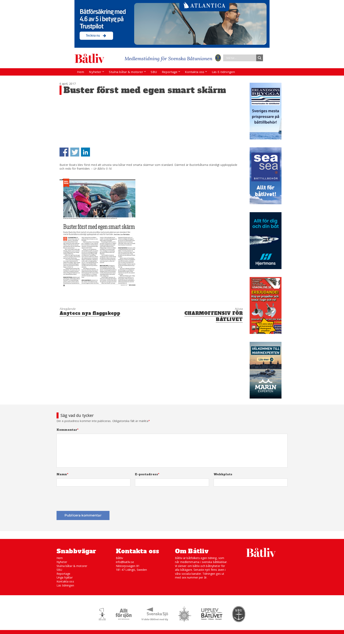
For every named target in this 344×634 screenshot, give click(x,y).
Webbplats (223, 474)
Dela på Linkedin (85, 152)
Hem (80, 72)
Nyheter (95, 72)
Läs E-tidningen (223, 72)
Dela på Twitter (74, 152)
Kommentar (68, 430)
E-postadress (147, 474)
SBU (154, 72)
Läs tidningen (65, 585)
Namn (62, 474)
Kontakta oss (194, 72)
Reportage (169, 72)
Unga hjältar (65, 577)
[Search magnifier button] (259, 57)
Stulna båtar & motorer (126, 72)
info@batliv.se (125, 562)
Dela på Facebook (64, 152)
